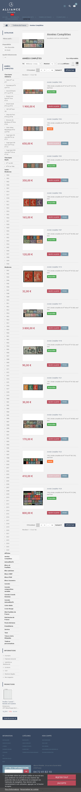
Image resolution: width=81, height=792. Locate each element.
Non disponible (9, 47)
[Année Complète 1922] (33, 424)
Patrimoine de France (9, 618)
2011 (7, 500)
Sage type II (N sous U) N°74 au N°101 (10, 145)
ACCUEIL (5, 17)
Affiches (7, 553)
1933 (7, 241)
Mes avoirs (44, 743)
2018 (7, 523)
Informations (10, 650)
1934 (7, 244)
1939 (7, 260)
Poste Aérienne (10, 623)
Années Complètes (8, 557)
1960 (7, 333)
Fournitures (25, 749)
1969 (7, 362)
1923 (7, 208)
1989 (7, 428)
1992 (7, 438)
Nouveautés (25, 740)
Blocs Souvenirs (10, 580)
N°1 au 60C (9, 163)
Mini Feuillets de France (10, 613)
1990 (7, 431)
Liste (77, 65)
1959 (7, 329)
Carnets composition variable (9, 589)
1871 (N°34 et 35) (10, 110)
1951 (7, 303)
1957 (7, 323)
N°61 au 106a (10, 166)
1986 (7, 418)
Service (7, 629)
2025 (7, 546)
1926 (7, 218)
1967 (7, 356)
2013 (7, 507)
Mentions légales (9, 674)
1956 (7, 319)
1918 (7, 198)
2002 (7, 471)
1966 (7, 352)
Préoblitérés (9, 626)
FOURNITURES (61, 17)
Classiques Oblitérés (8, 75)
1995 (7, 448)
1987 (7, 421)
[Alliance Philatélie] (11, 7)
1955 (7, 316)
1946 (7, 287)
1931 (7, 234)
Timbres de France (45, 17)
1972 (7, 372)
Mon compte (47, 736)
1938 (7, 257)
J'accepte (61, 783)
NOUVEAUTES (15, 17)
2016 (7, 517)
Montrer (47, 63)
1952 (7, 306)
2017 (7, 520)
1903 (7, 181)
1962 (7, 339)
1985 (7, 415)
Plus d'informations (12, 789)
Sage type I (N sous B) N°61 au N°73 (10, 137)
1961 (7, 336)
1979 (7, 395)
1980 (7, 398)
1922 (7, 204)
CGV (5, 670)
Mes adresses (45, 746)
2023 (7, 540)
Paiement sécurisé (10, 659)
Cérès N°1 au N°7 (9, 81)
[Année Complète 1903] (33, 165)
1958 (7, 326)
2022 (7, 537)
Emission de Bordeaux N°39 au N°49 (10, 122)
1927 (7, 221)
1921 (7, 201)
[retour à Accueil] (6, 25)
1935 (7, 247)
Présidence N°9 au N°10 (10, 86)
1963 (7, 342)
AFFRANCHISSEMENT (12, 19)
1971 (7, 369)
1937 (7, 254)
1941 (7, 270)
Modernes (8, 267)
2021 (7, 533)
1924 (7, 211)
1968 (7, 359)
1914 (7, 191)
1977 (7, 389)
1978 (7, 392)
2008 (7, 490)
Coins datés (9, 605)
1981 (7, 402)
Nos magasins (8, 677)
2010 (7, 497)
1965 (7, 349)
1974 (7, 379)
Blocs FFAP (8, 577)
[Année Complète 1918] (33, 350)
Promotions (9, 684)
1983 (7, 408)
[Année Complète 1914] (33, 276)
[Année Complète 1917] (33, 313)
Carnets (7, 584)
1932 (7, 237)
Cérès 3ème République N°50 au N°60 (10, 129)
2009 (7, 494)
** (5, 57)
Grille (73, 65)
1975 (7, 382)
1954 (7, 313)
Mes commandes (46, 740)
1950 (7, 300)
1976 (7, 385)
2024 (7, 543)
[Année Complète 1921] (33, 387)
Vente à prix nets (28, 17)
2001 (7, 467)
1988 (7, 425)
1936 (7, 250)
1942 (7, 273)
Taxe (6, 632)
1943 (7, 277)
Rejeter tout (61, 777)
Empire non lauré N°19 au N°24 (9, 98)
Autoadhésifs (9, 562)
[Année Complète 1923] (33, 461)
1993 (7, 441)
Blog (4, 761)
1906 (7, 185)
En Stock (7, 50)
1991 (7, 435)
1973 (7, 375)
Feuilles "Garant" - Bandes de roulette (9, 702)
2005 (7, 481)
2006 (7, 484)
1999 (7, 461)
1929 (7, 227)
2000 (7, 464)
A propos (7, 655)
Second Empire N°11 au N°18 (10, 92)
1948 (7, 293)
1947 (7, 290)
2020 (7, 530)
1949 (7, 296)
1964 (7, 346)
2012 (7, 504)
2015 (7, 513)
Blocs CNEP (8, 574)
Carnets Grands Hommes (10, 595)
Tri (23, 63)
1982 (7, 405)
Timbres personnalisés (9, 642)
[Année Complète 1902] (33, 128)
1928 (7, 224)
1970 (7, 366)
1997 (7, 454)
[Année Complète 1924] (33, 498)
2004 (7, 477)
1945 (7, 283)
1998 (7, 458)
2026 (7, 550)
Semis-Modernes (8, 170)
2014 (7, 510)
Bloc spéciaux (9, 570)
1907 (7, 188)
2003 (7, 474)
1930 (7, 231)
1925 (7, 214)
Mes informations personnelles (50, 749)
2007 (7, 487)
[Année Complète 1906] (33, 202)
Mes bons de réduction (47, 752)
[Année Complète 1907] (33, 239)
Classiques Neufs (8, 159)
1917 (7, 195)
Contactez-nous (7, 743)
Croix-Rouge (9, 608)
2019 (7, 527)
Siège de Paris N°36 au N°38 (10, 115)
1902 (7, 178)
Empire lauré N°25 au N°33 (9, 105)
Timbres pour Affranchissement (30, 752)
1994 (7, 444)
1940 (7, 264)
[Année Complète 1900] (33, 91)
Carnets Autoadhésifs (9, 601)
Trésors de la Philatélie (9, 637)
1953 (7, 310)
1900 (7, 175)
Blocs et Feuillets (8, 566)
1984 (7, 412)
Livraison (7, 667)
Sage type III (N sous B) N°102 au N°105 (10, 152)
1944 (7, 280)
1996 (7, 451)
